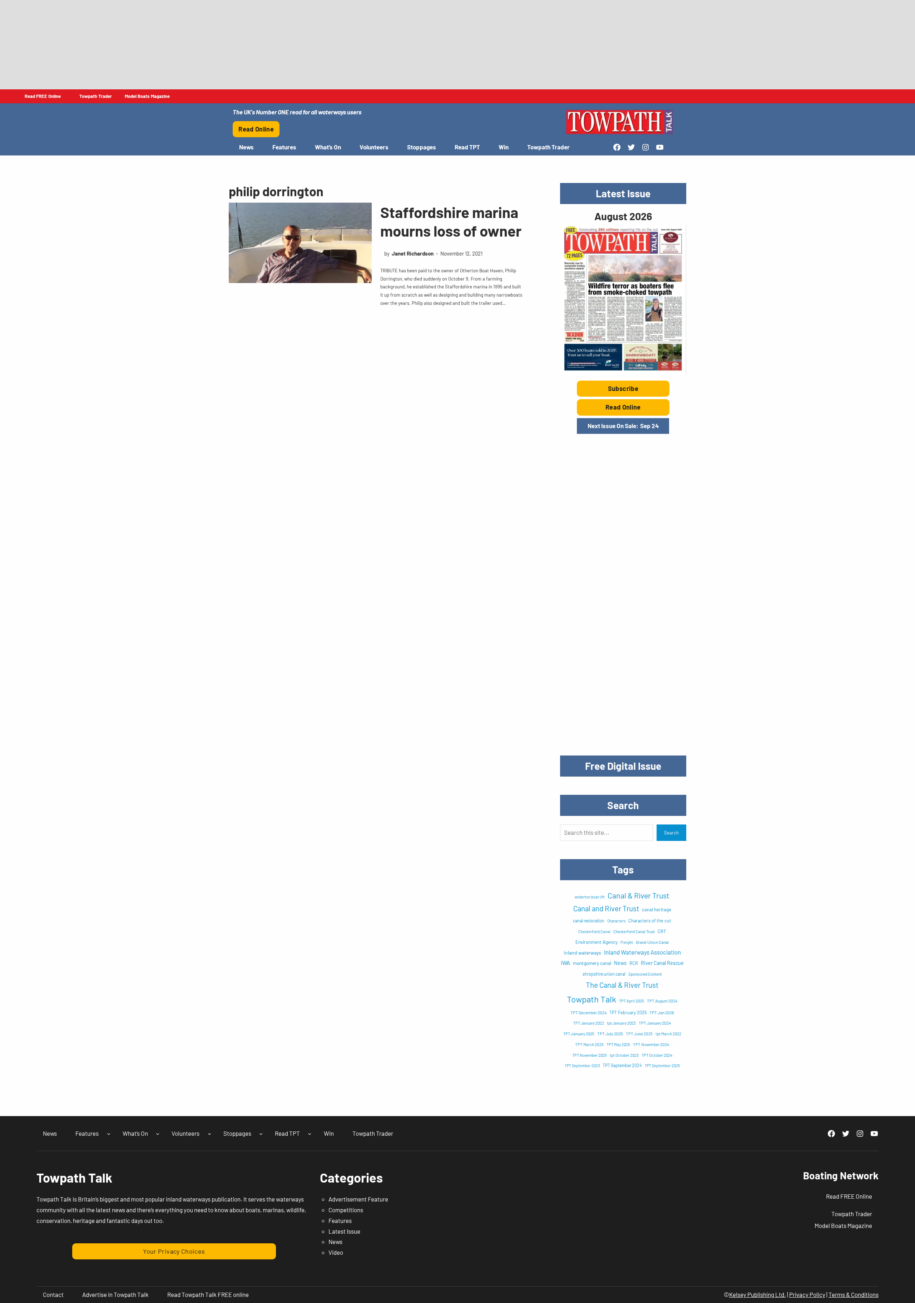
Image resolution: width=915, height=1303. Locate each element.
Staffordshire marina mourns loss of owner (450, 221)
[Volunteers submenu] (209, 1133)
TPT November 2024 (651, 1044)
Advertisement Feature (358, 1199)
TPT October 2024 (657, 1055)
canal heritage (656, 909)
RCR (633, 963)
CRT (662, 931)
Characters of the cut (649, 920)
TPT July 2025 (610, 1033)
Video (335, 1252)
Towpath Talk (591, 999)
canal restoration (588, 920)
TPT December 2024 (588, 1012)
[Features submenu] (108, 1133)
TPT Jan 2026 (661, 1012)
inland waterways (582, 953)
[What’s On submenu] (157, 1133)
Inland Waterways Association (642, 952)
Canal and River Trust (606, 908)
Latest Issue (344, 1231)
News (620, 963)
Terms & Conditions (854, 1294)
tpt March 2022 (668, 1033)
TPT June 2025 (639, 1033)
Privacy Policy (807, 1294)
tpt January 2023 (621, 1023)
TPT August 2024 (662, 1000)
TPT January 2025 (578, 1033)
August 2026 (623, 216)
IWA (565, 962)
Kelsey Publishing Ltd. (757, 1294)
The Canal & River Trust (622, 985)
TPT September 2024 (622, 1065)
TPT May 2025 (618, 1044)
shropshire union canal (604, 973)
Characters (616, 920)
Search (671, 833)
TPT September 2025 (662, 1065)
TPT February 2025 (628, 1012)
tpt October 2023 (624, 1055)
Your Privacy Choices (174, 1251)
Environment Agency (596, 942)
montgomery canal (592, 963)
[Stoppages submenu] (261, 1133)
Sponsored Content (645, 973)
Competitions (345, 1209)
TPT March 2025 (589, 1044)
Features (340, 1220)
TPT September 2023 (582, 1065)
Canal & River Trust (638, 895)
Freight (626, 942)
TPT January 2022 (588, 1023)
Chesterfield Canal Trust (634, 931)
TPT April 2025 (631, 1001)
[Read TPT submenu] (309, 1133)
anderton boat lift (590, 897)
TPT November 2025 (589, 1055)
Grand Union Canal (652, 942)
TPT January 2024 (655, 1022)
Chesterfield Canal (594, 931)
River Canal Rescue (662, 963)
